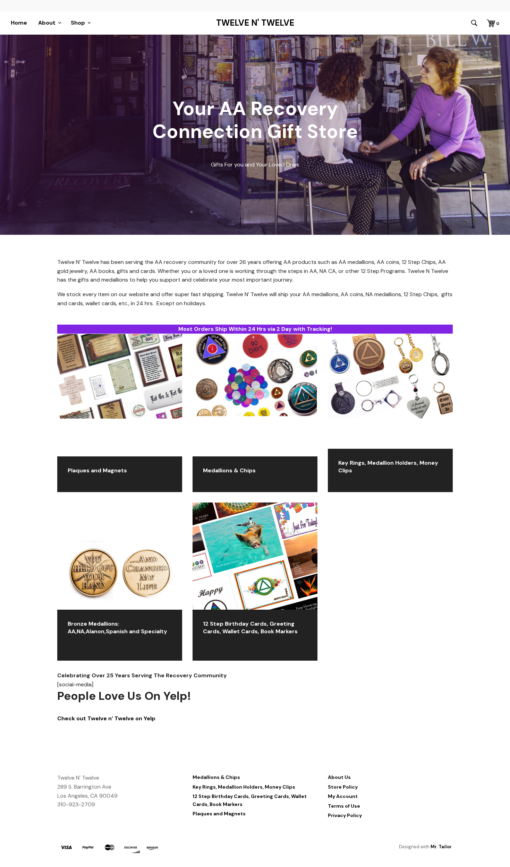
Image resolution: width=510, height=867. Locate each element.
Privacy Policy (345, 815)
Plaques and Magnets (219, 813)
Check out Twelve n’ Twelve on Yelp (106, 718)
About (47, 22)
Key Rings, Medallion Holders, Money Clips (244, 787)
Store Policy (343, 787)
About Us (339, 777)
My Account (343, 796)
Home (19, 22)
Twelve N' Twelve (255, 23)
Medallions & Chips (216, 777)
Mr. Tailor (441, 847)
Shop (78, 22)
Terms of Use (344, 806)
